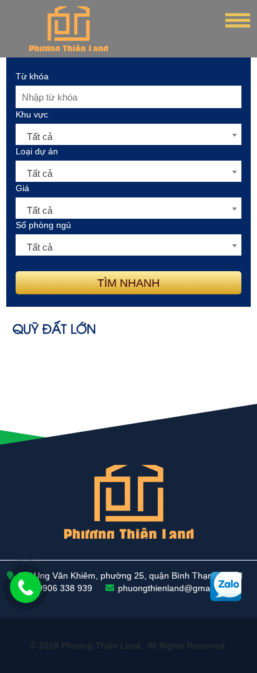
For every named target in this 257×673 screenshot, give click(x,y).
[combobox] (128, 134)
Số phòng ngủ (43, 225)
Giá (22, 188)
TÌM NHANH (128, 283)
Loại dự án (37, 151)
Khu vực (32, 114)
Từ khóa (32, 76)
